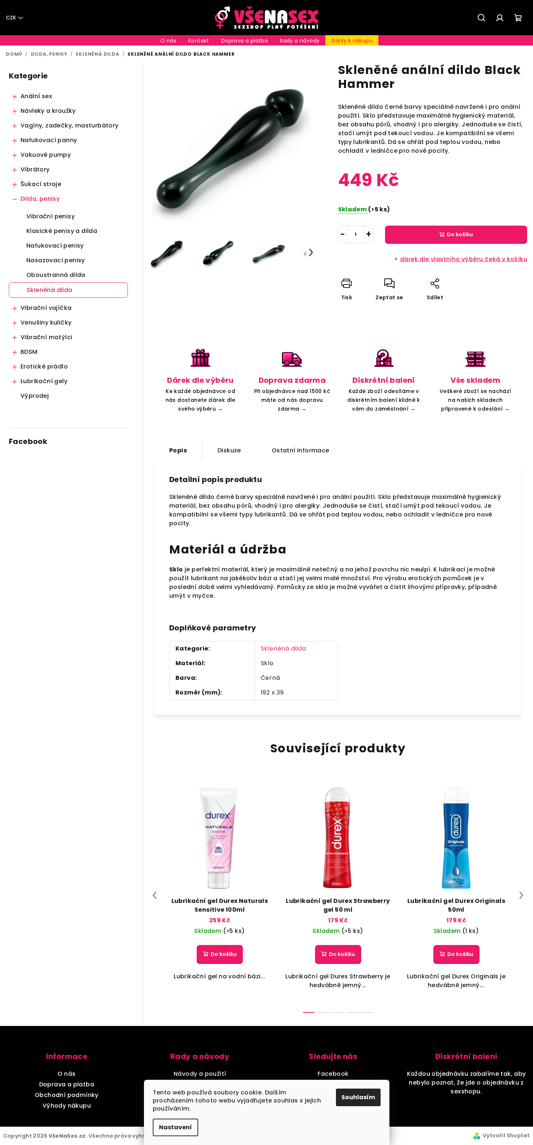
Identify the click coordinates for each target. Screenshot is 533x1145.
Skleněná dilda (50, 290)
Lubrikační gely (44, 381)
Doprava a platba (66, 1084)
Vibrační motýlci (46, 337)
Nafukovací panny (49, 140)
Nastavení (175, 1127)
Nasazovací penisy (55, 260)
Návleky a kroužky (48, 111)
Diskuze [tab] (229, 450)
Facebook (333, 1074)
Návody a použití (200, 1074)
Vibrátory (35, 169)
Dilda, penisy (40, 198)
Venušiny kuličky (46, 322)
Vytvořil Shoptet (506, 1135)
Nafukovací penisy (55, 245)
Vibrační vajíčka (46, 308)
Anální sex (36, 96)
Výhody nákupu (66, 1105)
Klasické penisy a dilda (61, 231)
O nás (66, 1074)
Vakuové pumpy (46, 155)
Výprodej (35, 396)
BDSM (29, 352)
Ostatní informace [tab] (300, 450)
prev (154, 895)
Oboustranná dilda (55, 275)
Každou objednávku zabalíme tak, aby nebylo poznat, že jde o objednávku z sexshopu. (466, 1083)
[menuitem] (168, 40)
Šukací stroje (41, 184)
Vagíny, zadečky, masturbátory (70, 125)
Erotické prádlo (44, 366)
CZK (11, 17)
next (521, 895)
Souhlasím (358, 1097)
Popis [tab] (178, 450)
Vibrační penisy (50, 216)
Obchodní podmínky (67, 1095)
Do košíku (460, 234)
